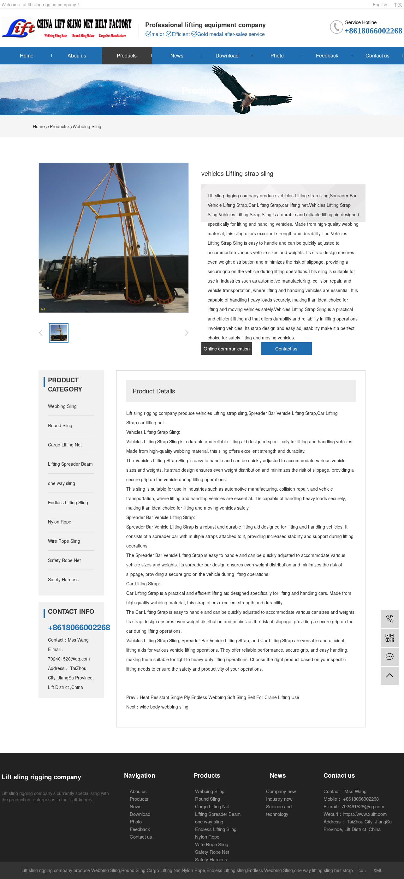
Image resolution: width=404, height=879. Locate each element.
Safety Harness (63, 579)
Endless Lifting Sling (68, 502)
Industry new (279, 798)
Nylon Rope (59, 521)
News (176, 55)
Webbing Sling (87, 126)
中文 (398, 4)
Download (227, 55)
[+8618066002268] (390, 619)
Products (127, 55)
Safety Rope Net (64, 560)
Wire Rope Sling (64, 541)
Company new (281, 791)
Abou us (77, 55)
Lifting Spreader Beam (70, 464)
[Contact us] (390, 657)
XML (378, 870)
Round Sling (60, 425)
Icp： (362, 870)
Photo (277, 55)
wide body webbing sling (164, 706)
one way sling (61, 483)
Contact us (377, 55)
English (380, 4)
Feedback (327, 55)
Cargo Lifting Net (65, 444)
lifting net (155, 422)
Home (26, 55)
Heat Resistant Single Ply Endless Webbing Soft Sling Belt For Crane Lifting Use (219, 697)
